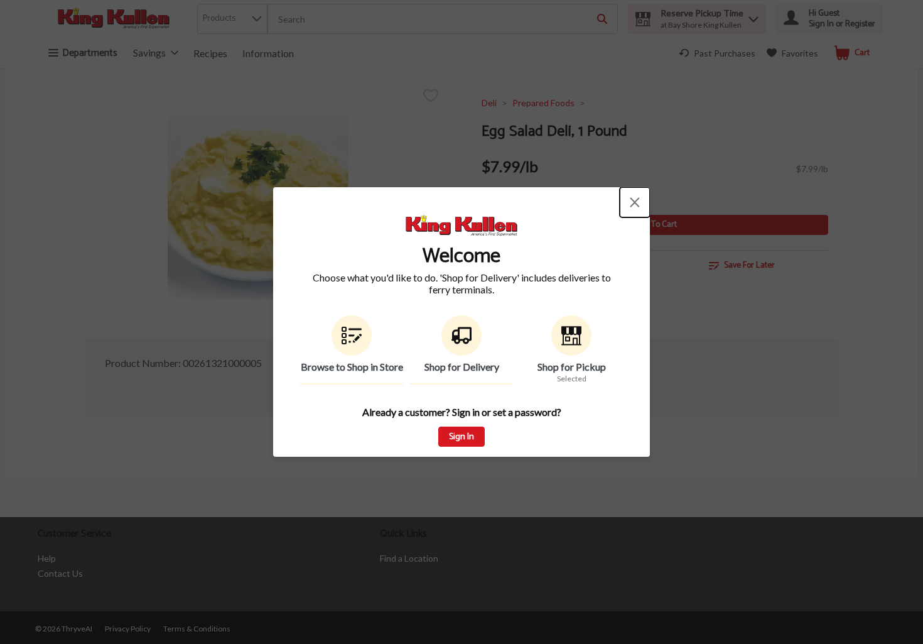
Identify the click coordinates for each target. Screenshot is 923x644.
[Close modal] (635, 202)
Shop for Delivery (461, 367)
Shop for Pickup (571, 367)
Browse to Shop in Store (352, 367)
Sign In (461, 437)
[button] (351, 350)
